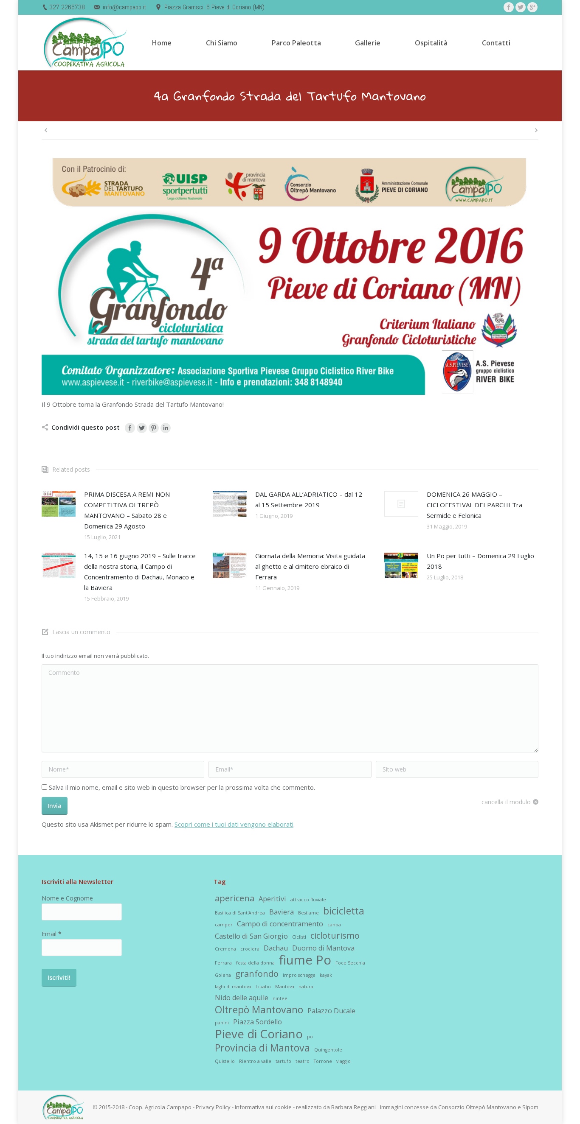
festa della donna (255, 963)
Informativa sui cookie (263, 1107)
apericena (234, 898)
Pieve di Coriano (259, 1034)
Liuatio (263, 987)
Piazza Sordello (257, 1021)
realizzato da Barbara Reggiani (336, 1107)
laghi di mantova (233, 987)
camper (224, 925)
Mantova (284, 987)
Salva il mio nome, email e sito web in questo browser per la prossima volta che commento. (182, 787)
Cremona (225, 949)
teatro (303, 1061)
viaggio (343, 1061)
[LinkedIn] (165, 428)
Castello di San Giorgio (251, 936)
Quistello (225, 1061)
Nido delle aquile (241, 997)
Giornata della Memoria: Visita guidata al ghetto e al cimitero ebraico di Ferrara (310, 566)
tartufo (283, 1061)
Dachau (276, 948)
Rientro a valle (255, 1061)
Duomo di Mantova (323, 948)
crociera (249, 949)
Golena (223, 975)
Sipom (530, 1107)
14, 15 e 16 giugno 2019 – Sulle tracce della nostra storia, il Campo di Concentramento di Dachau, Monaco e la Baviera (140, 571)
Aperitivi (272, 898)
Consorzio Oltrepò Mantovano (477, 1107)
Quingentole (328, 1050)
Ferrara (223, 963)
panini (222, 1023)
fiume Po (305, 960)
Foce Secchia (350, 963)
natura (305, 987)
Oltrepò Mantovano (259, 1009)
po (310, 1037)
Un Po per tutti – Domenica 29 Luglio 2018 (480, 560)
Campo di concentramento (280, 923)
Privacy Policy (213, 1107)
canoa (334, 925)
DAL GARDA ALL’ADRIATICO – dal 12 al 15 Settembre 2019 (308, 499)
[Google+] (532, 7)
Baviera (281, 912)
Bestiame (308, 913)
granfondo (257, 974)
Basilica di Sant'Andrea (240, 913)
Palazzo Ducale (331, 1010)
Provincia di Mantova (262, 1048)
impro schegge (299, 975)
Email (52, 934)
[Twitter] (520, 7)
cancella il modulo (506, 802)
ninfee (280, 998)
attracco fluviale (308, 900)
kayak (326, 975)
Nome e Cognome (67, 898)
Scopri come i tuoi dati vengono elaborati (234, 824)
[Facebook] (509, 7)
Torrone (323, 1061)
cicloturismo (335, 936)
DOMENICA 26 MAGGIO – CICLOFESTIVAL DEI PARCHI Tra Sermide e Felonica (474, 505)
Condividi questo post (85, 427)
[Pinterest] (154, 428)
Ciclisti (299, 937)
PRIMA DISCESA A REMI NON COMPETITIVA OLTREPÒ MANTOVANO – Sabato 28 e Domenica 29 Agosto (127, 510)
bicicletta (343, 911)
